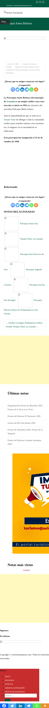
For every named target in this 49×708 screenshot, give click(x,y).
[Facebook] (13, 89)
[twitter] (40, 3)
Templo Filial (10, 119)
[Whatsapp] (31, 89)
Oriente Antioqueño (21, 70)
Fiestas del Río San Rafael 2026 (21, 423)
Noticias (9, 684)
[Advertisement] (24, 360)
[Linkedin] (22, 89)
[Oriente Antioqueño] (11, 12)
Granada (25, 64)
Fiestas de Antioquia (15, 692)
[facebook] (37, 3)
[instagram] (43, 3)
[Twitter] (17, 89)
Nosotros (9, 680)
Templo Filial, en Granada (25, 326)
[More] (36, 89)
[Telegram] (27, 89)
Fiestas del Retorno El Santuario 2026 (24, 416)
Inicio (7, 676)
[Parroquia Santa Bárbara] (24, 47)
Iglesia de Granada (21, 67)
